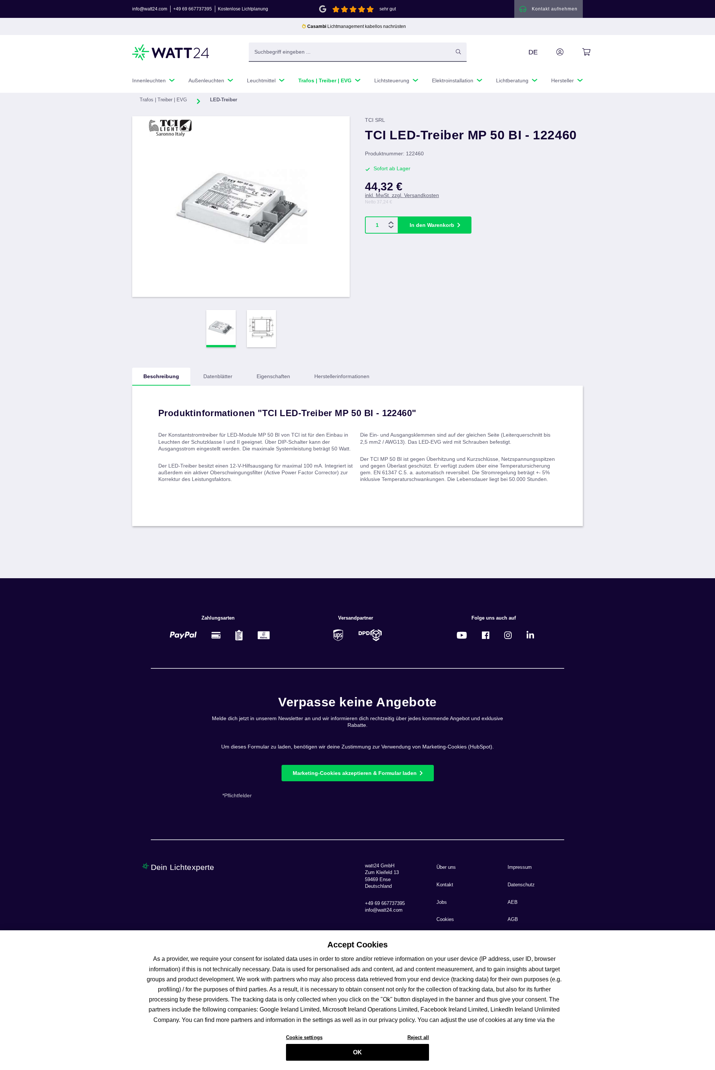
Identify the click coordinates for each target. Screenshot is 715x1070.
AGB (513, 919)
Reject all (418, 1037)
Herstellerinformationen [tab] (341, 376)
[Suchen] (458, 51)
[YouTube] (461, 635)
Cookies (445, 919)
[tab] (161, 377)
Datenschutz (521, 884)
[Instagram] (508, 635)
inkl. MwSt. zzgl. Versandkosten (402, 195)
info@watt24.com (149, 9)
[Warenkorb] (577, 52)
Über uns (446, 867)
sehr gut (387, 9)
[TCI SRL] (170, 127)
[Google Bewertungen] (322, 8)
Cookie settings (304, 1037)
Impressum (520, 867)
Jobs (441, 902)
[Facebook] (485, 635)
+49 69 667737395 (192, 9)
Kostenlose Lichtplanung (243, 9)
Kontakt (444, 884)
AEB (513, 902)
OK (357, 1052)
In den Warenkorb (432, 225)
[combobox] (350, 51)
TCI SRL (375, 120)
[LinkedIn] (530, 635)
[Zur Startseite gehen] (171, 52)
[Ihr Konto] (551, 52)
